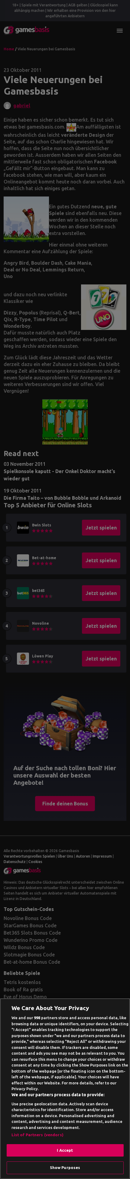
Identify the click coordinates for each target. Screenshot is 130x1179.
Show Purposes (65, 1167)
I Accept (65, 1150)
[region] (65, 1088)
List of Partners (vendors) (37, 1135)
